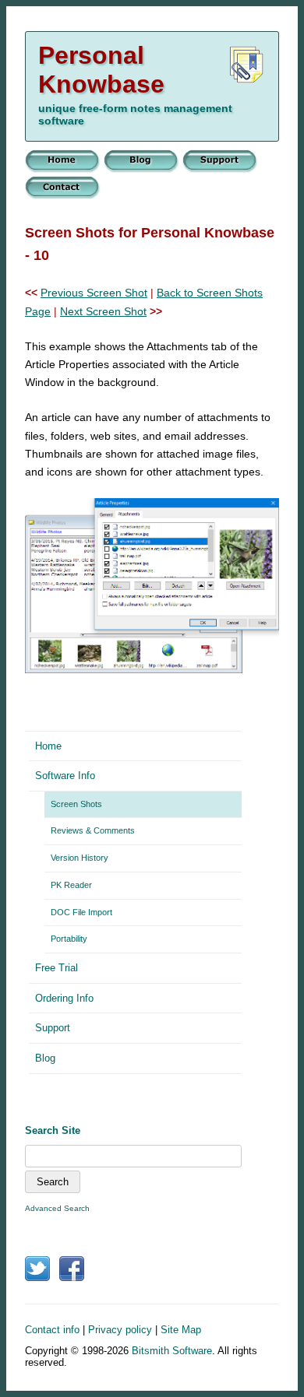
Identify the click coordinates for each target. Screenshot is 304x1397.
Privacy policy (120, 1330)
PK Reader (71, 885)
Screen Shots (76, 804)
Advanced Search (57, 1208)
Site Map (181, 1330)
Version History (79, 857)
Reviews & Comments (93, 830)
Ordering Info (64, 998)
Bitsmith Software (172, 1351)
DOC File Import (81, 912)
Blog (45, 1058)
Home (48, 746)
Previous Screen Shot (94, 292)
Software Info (65, 775)
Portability (69, 938)
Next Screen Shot (103, 311)
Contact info (52, 1330)
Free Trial (56, 968)
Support (52, 1028)
